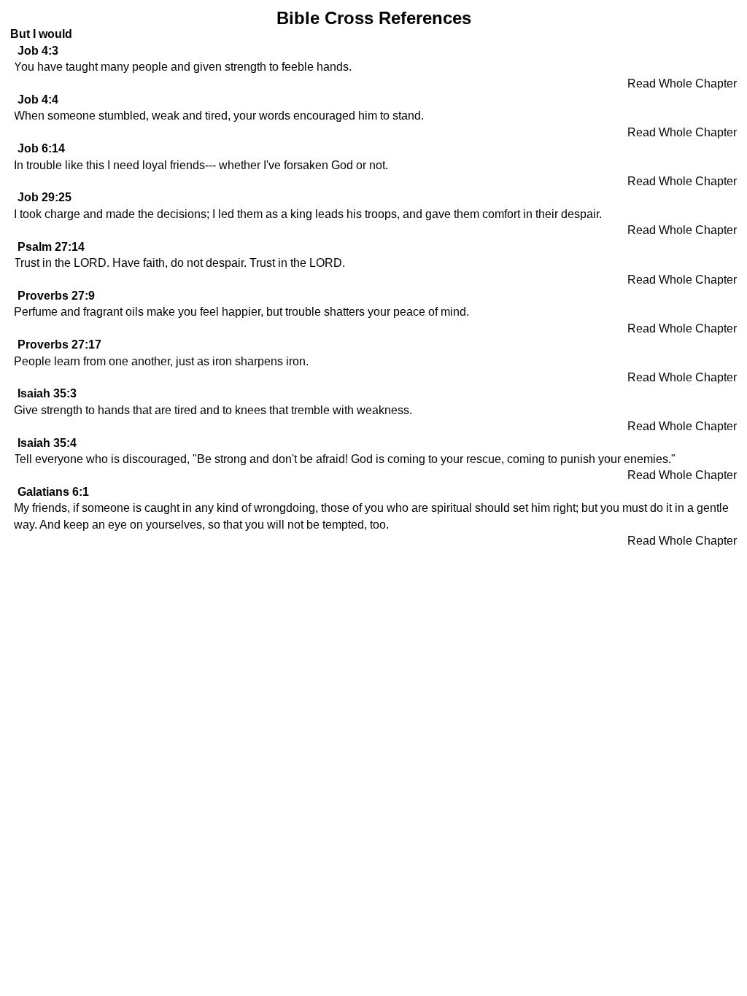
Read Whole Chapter (682, 83)
